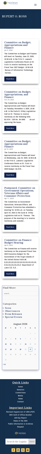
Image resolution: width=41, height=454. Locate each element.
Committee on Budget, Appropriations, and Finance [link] (17, 94)
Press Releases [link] (13, 314)
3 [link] (5, 339)
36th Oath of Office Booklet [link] (20, 415)
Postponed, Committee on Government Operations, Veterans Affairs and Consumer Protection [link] (19, 191)
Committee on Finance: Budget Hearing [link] (18, 241)
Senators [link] (20, 389)
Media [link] (20, 395)
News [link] (8, 308)
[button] (35, 4)
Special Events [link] (13, 317)
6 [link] (20, 339)
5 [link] (15, 339)
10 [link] (5, 344)
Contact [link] (20, 401)
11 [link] (10, 344)
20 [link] (20, 349)
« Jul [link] (4, 364)
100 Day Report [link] (20, 418)
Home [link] (20, 386)
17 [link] (5, 349)
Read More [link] (10, 79)
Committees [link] (20, 392)
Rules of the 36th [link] (20, 421)
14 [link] (25, 344)
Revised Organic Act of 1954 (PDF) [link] (20, 412)
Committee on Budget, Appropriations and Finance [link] (17, 45)
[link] (10, 3)
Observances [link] (12, 311)
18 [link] (10, 349)
